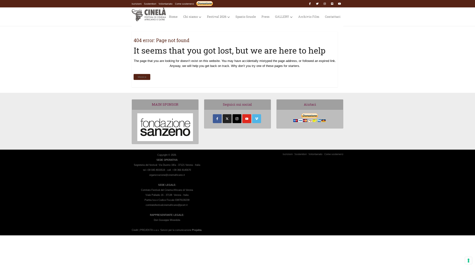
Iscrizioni (288, 154)
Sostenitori (300, 154)
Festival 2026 (216, 17)
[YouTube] (246, 118)
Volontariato (315, 154)
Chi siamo (190, 17)
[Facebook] (217, 118)
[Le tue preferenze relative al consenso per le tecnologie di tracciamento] (468, 260)
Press (265, 17)
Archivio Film (308, 17)
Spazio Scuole (245, 17)
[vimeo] (256, 118)
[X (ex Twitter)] (227, 118)
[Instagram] (236, 118)
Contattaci (332, 17)
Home (173, 17)
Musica (142, 77)
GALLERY (282, 17)
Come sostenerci (184, 3)
